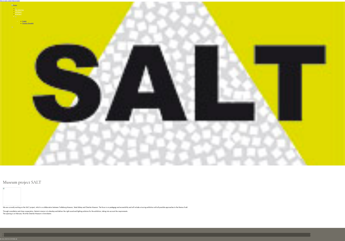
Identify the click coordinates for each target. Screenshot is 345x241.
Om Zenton (19, 10)
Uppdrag (18, 12)
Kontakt (18, 14)
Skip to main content (6, 1)
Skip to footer (16, 1)
